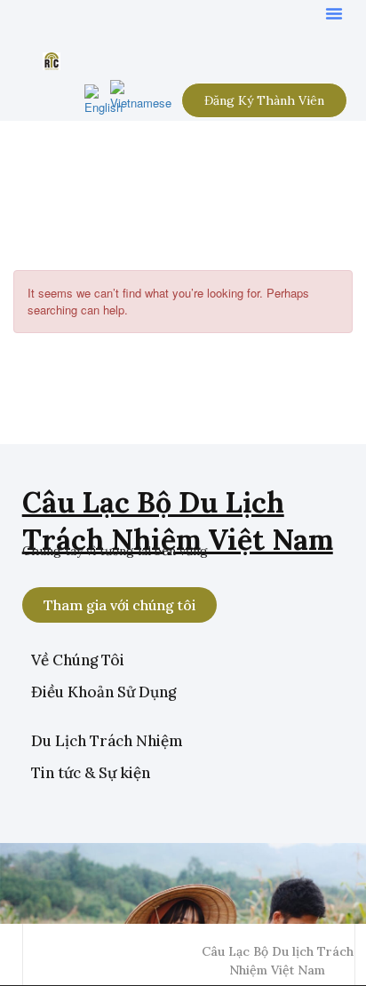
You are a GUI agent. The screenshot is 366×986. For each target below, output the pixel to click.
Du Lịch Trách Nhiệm (107, 741)
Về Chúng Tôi (77, 660)
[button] (334, 13)
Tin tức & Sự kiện (90, 773)
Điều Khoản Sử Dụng (103, 692)
